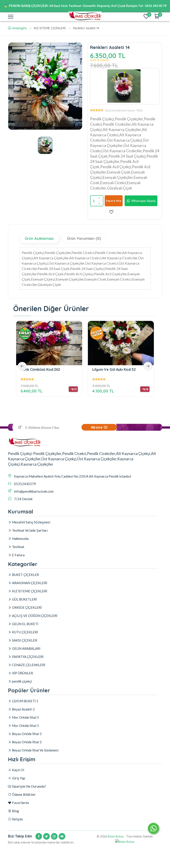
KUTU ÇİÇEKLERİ (24, 632)
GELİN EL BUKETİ (24, 624)
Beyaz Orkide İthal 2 (26, 742)
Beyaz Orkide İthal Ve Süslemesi (34, 750)
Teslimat (17, 547)
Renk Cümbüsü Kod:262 (40, 369)
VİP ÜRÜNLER (22, 673)
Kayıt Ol (17, 770)
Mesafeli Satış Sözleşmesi (30, 522)
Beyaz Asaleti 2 (23, 709)
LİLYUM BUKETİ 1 (24, 701)
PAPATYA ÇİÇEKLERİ (27, 657)
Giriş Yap (18, 778)
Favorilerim (20, 803)
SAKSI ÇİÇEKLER (24, 640)
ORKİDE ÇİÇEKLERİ (26, 607)
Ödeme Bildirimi (23, 794)
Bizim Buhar (116, 836)
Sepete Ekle (114, 200)
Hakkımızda (20, 539)
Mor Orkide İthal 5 (25, 717)
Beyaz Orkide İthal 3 (26, 734)
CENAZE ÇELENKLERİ (28, 665)
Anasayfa (19, 28)
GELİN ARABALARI (26, 648)
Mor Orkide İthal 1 (25, 726)
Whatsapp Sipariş (143, 201)
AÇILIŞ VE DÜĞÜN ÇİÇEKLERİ (34, 616)
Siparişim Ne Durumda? (28, 786)
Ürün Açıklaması (39, 238)
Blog (15, 811)
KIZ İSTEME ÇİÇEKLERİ (29, 591)
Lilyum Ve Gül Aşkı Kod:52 (114, 369)
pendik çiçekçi (21, 681)
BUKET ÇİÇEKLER (25, 575)
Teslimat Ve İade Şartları (29, 530)
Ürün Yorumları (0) (84, 238)
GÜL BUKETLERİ (24, 599)
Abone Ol (99, 427)
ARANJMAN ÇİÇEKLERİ (29, 583)
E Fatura (18, 555)
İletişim (17, 819)
